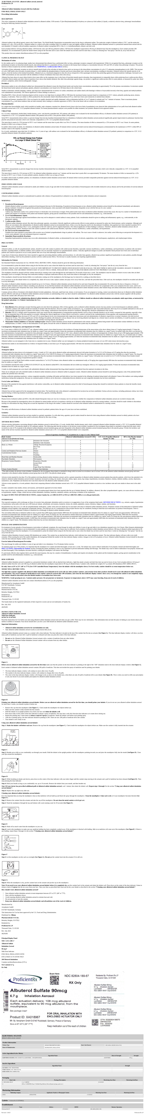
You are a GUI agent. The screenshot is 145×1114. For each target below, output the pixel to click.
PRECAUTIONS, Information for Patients (16, 548)
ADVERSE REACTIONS (112, 502)
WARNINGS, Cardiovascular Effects (49, 67)
